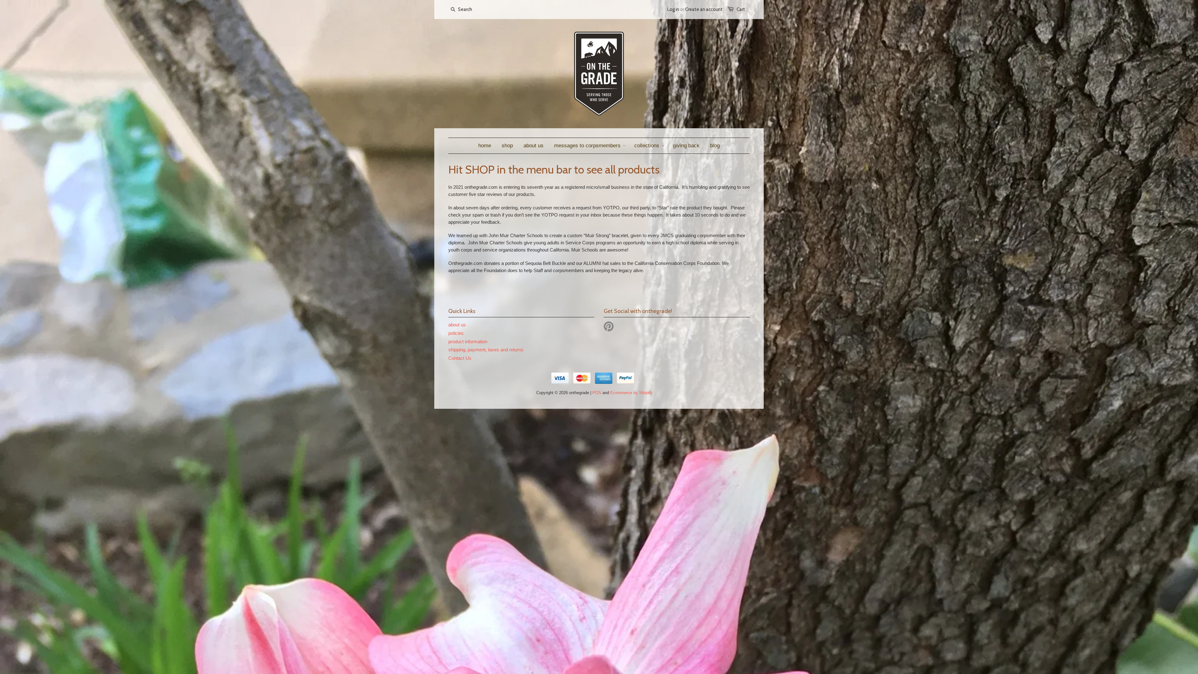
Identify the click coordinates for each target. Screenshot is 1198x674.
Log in (673, 9)
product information (467, 341)
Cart (741, 9)
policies (456, 333)
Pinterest (609, 326)
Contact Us (459, 358)
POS (596, 392)
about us (457, 324)
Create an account (704, 9)
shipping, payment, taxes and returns (486, 349)
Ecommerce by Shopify (631, 392)
